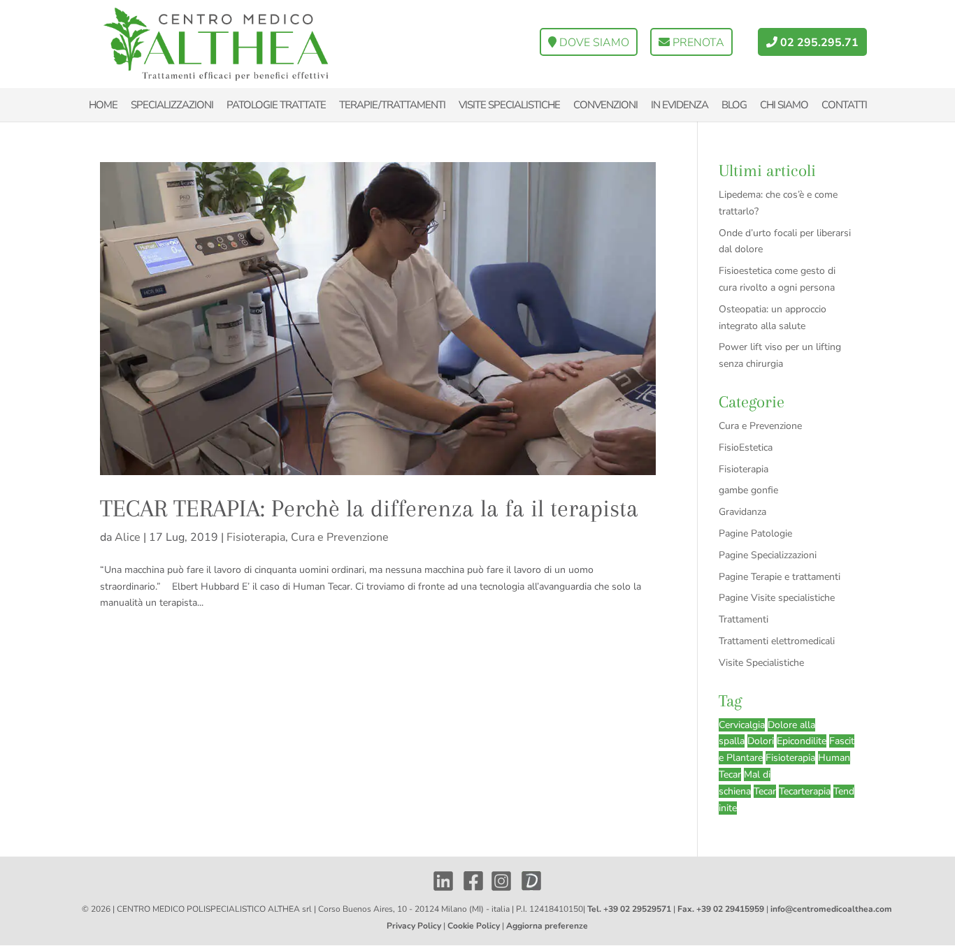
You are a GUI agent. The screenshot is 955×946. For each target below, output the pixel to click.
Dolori (760, 741)
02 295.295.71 (818, 42)
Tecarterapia (805, 791)
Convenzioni (605, 105)
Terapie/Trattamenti (392, 105)
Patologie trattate (276, 105)
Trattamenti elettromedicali (777, 641)
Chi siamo (784, 105)
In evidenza (679, 105)
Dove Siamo (593, 42)
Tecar (765, 791)
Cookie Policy (473, 925)
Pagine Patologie (755, 533)
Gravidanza (742, 511)
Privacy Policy (414, 925)
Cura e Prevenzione (340, 537)
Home (103, 105)
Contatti (844, 105)
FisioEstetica (746, 447)
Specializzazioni (172, 105)
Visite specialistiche (509, 105)
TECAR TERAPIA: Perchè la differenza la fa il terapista (369, 508)
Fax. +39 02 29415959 (720, 909)
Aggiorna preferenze (547, 925)
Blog (734, 105)
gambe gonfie (748, 490)
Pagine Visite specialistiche (777, 597)
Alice (128, 537)
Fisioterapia (256, 537)
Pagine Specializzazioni (768, 555)
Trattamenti (743, 619)
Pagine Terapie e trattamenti (779, 576)
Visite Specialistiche (761, 662)
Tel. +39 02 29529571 (629, 909)
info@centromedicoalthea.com (831, 909)
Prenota (697, 42)
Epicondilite (801, 741)
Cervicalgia (742, 725)
